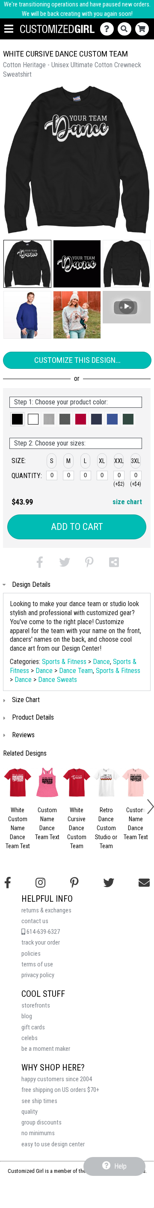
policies (31, 953)
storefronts (35, 1005)
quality (29, 1111)
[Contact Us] (109, 29)
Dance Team (76, 671)
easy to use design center (53, 1144)
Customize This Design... (77, 360)
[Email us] (144, 882)
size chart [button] (127, 502)
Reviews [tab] (23, 735)
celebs (29, 1038)
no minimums (38, 1133)
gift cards (33, 1027)
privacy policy (37, 975)
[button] (27, 263)
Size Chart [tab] (26, 700)
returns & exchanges (46, 910)
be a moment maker (45, 1049)
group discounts (41, 1122)
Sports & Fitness (64, 662)
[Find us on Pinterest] (74, 882)
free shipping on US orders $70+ (60, 1090)
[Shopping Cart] (144, 29)
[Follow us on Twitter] (108, 882)
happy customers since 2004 (56, 1079)
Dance (101, 662)
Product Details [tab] (33, 717)
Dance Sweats (57, 680)
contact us (34, 921)
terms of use (37, 964)
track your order (40, 942)
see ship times (39, 1101)
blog (26, 1016)
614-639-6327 (42, 932)
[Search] (126, 29)
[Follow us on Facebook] (7, 882)
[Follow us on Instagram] (40, 882)
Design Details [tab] (31, 584)
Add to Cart (77, 526)
